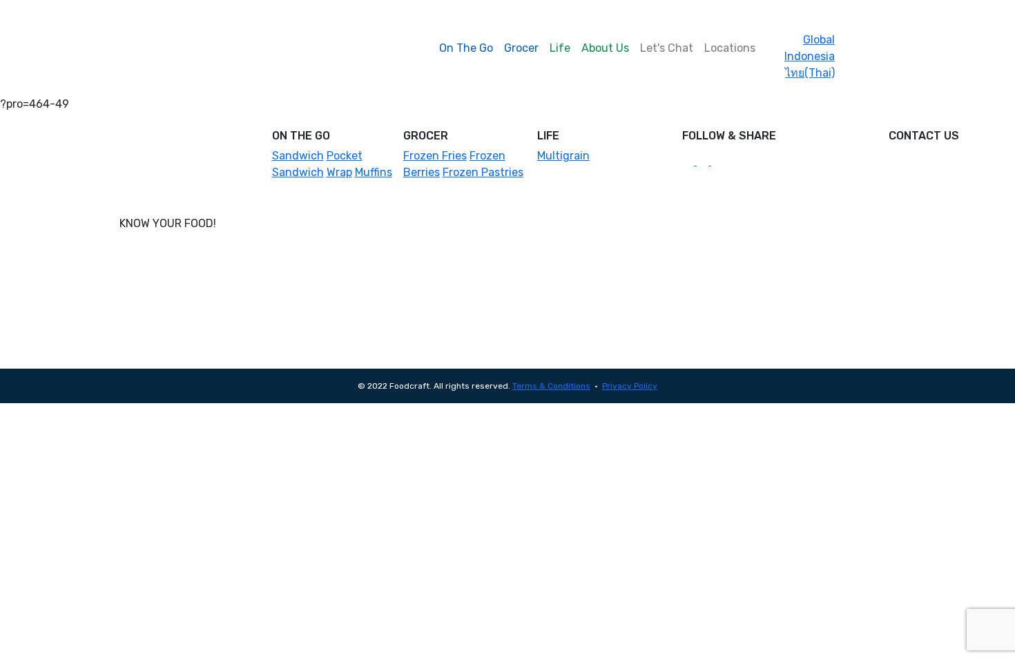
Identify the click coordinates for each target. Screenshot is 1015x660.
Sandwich (298, 155)
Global (819, 39)
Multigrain (563, 155)
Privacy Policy (629, 386)
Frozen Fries (435, 155)
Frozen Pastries (483, 172)
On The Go (466, 48)
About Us (605, 48)
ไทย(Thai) (810, 72)
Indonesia (809, 56)
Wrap (339, 172)
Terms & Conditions (551, 386)
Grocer (521, 48)
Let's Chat (666, 48)
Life (560, 48)
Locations (729, 48)
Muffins (373, 172)
